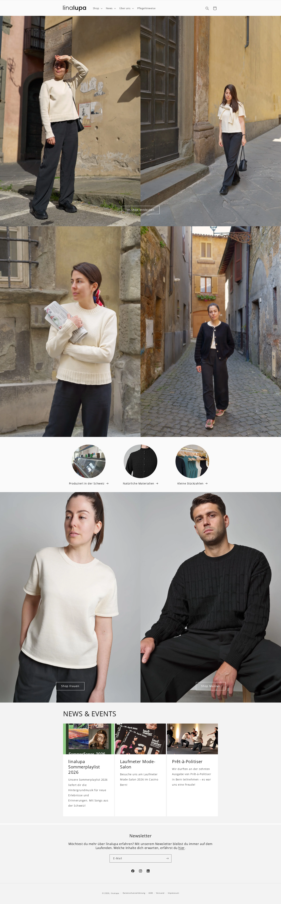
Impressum (173, 893)
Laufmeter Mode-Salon (137, 764)
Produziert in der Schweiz (87, 483)
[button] (97, 8)
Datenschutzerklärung (134, 893)
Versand (160, 893)
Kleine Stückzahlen (190, 483)
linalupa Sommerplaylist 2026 (84, 767)
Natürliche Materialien (138, 483)
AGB (151, 893)
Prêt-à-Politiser (187, 761)
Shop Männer (210, 686)
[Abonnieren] (167, 858)
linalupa (115, 893)
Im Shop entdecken (140, 210)
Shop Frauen (70, 686)
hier (181, 848)
